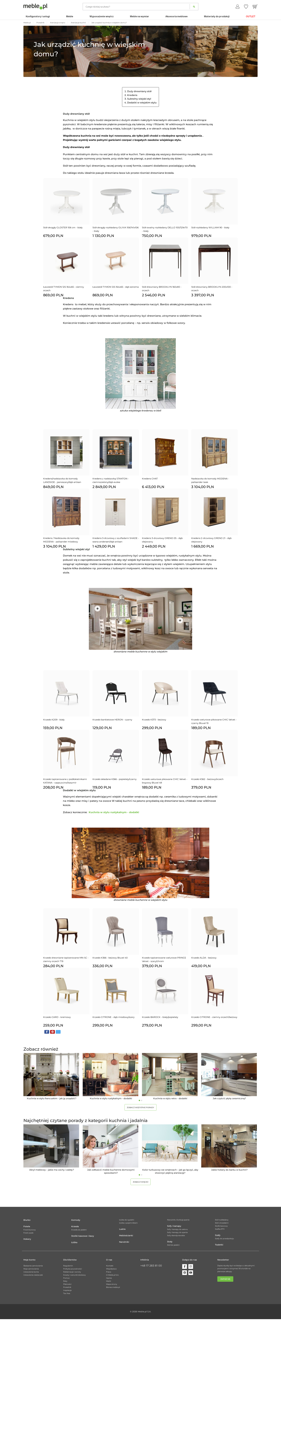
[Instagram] (190, 1266)
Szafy (217, 1235)
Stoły (169, 1241)
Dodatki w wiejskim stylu (142, 102)
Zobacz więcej (140, 1182)
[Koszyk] (255, 6)
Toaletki (219, 1244)
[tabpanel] (51, 1076)
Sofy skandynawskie (176, 1235)
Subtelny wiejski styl (139, 98)
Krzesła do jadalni (78, 1230)
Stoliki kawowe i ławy (82, 1236)
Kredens (132, 95)
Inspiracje (67, 1290)
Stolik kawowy (221, 1226)
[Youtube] (190, 1272)
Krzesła (75, 1226)
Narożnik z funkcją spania (178, 1220)
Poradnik (67, 1287)
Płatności (67, 1284)
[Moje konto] (237, 6)
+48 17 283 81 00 (151, 1265)
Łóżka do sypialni (126, 1220)
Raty (65, 1281)
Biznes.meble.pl (113, 1287)
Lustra (122, 1229)
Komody (75, 1220)
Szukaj (194, 6)
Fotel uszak (28, 1233)
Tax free (66, 1293)
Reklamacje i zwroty (72, 1272)
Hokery (27, 1239)
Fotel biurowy (29, 1230)
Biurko (26, 1220)
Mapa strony (111, 1284)
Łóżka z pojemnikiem (128, 1223)
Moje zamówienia (31, 1269)
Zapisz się (225, 1279)
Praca (108, 1272)
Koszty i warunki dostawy (74, 1275)
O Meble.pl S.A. (112, 1275)
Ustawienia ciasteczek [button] (33, 1275)
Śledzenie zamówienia (33, 1266)
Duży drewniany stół (139, 91)
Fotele (26, 1226)
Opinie (109, 1278)
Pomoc (66, 1278)
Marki (108, 1281)
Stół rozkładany (221, 1220)
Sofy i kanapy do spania (177, 1232)
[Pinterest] (184, 1272)
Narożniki (124, 1242)
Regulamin (68, 1266)
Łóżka (74, 1242)
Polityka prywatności (72, 1269)
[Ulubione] (246, 6)
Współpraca (111, 1269)
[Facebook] (184, 1266)
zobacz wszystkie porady (140, 1107)
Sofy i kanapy (174, 1226)
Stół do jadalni (173, 1245)
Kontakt (109, 1266)
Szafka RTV (220, 1229)
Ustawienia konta (31, 1272)
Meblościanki (126, 1235)
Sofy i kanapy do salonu (177, 1229)
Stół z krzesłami (221, 1223)
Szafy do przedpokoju (224, 1238)
